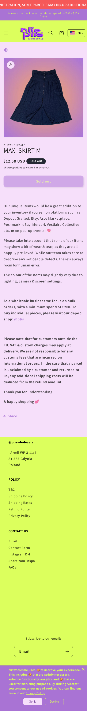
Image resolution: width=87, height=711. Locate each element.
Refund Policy (19, 509)
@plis (19, 319)
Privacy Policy (19, 515)
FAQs (12, 567)
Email (12, 541)
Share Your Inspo (21, 561)
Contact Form (19, 548)
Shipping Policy (20, 496)
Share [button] (12, 416)
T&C (11, 489)
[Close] (83, 669)
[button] (6, 33)
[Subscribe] (67, 651)
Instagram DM (19, 554)
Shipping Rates (20, 502)
